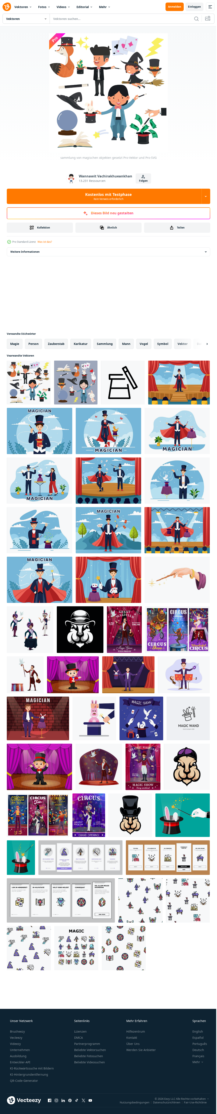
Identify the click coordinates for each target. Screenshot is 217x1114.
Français (196, 1056)
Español (195, 1038)
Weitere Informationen (25, 252)
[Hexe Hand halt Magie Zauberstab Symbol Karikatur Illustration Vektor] (177, 580)
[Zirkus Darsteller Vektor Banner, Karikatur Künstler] (177, 629)
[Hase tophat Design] (130, 815)
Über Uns (132, 1044)
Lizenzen (80, 1031)
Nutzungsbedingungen (131, 1102)
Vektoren (21, 7)
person (33, 344)
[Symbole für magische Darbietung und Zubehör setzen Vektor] (76, 948)
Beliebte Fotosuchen (88, 1056)
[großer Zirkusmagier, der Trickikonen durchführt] (30, 629)
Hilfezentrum (135, 1031)
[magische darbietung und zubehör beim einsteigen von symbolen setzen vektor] (80, 857)
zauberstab (56, 344)
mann (126, 344)
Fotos (42, 7)
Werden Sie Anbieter (140, 1050)
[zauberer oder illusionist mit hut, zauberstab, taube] (25, 674)
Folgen (141, 181)
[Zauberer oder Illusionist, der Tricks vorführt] (98, 767)
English (195, 1031)
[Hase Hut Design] (187, 767)
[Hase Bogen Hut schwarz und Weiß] (80, 629)
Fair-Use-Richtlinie (192, 1102)
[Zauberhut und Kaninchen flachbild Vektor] (94, 718)
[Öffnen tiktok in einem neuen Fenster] (76, 1100)
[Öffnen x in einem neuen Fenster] (83, 1100)
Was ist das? (45, 242)
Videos (61, 7)
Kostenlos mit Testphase (107, 196)
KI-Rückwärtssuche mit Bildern (31, 1068)
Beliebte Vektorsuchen (90, 1050)
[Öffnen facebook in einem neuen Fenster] (49, 1100)
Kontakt (131, 1038)
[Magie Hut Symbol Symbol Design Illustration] (123, 382)
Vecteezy (16, 1038)
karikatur (81, 344)
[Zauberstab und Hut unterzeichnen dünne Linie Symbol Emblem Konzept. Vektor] (188, 718)
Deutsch (195, 1050)
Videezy (15, 1044)
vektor (183, 344)
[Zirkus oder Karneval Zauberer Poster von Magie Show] (142, 767)
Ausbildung (18, 1056)
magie (14, 344)
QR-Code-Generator (24, 1081)
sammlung (105, 344)
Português (197, 1044)
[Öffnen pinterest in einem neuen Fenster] (70, 1100)
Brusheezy (17, 1031)
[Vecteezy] (7, 7)
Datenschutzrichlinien (163, 1102)
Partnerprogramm (87, 1044)
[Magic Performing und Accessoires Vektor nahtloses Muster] (140, 900)
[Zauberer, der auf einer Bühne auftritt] (73, 674)
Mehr (103, 7)
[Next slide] (200, 344)
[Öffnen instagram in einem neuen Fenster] (56, 1100)
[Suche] (193, 18)
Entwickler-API (20, 1062)
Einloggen (191, 6)
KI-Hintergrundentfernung (29, 1074)
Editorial (83, 7)
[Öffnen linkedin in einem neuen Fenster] (63, 1100)
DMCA (78, 1038)
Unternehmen (19, 1050)
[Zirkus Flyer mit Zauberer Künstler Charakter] (124, 629)
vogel (144, 344)
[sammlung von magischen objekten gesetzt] (29, 382)
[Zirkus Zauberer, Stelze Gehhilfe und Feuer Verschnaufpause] (38, 815)
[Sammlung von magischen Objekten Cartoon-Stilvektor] (75, 382)
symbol (162, 344)
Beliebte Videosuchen (89, 1062)
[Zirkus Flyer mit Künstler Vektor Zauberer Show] (88, 815)
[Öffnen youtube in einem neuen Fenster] (90, 1100)
